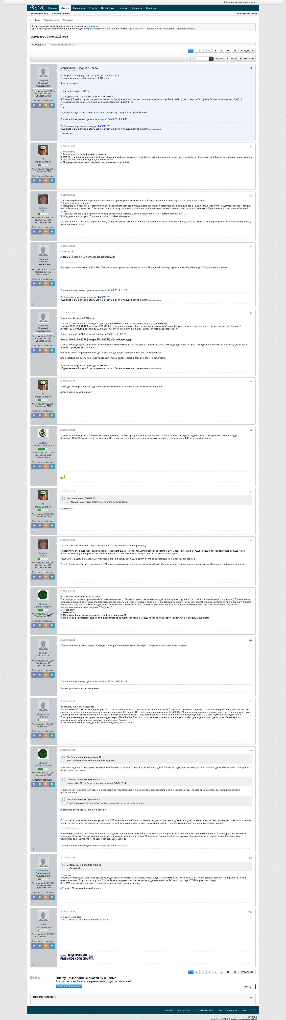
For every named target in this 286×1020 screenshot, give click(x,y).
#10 (250, 591)
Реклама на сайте (205, 1010)
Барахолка (79, 8)
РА (43, 159)
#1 (251, 68)
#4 (251, 246)
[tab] (39, 44)
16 (235, 50)
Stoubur (43, 604)
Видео (66, 14)
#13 (250, 750)
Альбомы (56, 14)
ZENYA (43, 442)
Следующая (247, 50)
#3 (251, 195)
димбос (43, 652)
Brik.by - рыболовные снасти (86, 978)
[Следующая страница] (240, 58)
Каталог (93, 8)
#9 (251, 540)
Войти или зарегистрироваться (239, 2)
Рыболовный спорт (52, 20)
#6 (251, 381)
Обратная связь (184, 1010)
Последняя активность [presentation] (63, 45)
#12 (250, 702)
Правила (151, 8)
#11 (250, 640)
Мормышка (67, 20)
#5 (251, 313)
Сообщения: (41, 93)
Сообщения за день (39, 14)
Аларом (43, 80)
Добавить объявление (69, 986)
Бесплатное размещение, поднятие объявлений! (94, 981)
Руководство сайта (227, 1010)
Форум (65, 8)
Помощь (168, 1010)
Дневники (137, 8)
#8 (251, 492)
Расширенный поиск (247, 14)
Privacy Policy (248, 1010)
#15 (250, 912)
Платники (123, 8)
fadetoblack (43, 870)
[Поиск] (211, 59)
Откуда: (39, 96)
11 (228, 50)
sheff (43, 924)
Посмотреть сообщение (94, 498)
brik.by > (248, 986)
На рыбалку (107, 8)
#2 (251, 147)
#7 (251, 430)
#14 (250, 858)
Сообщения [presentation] (39, 45)
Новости (52, 8)
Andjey (43, 208)
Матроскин (43, 714)
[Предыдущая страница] (238, 58)
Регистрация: (37, 91)
